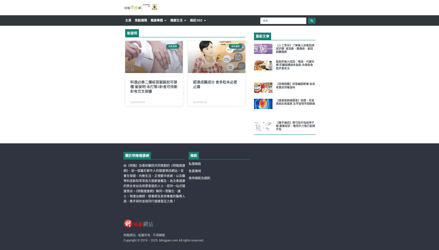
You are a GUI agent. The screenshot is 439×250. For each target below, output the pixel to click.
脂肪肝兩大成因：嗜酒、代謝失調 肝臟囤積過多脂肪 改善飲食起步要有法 (295, 65)
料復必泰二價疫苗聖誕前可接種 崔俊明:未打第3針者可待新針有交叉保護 (153, 87)
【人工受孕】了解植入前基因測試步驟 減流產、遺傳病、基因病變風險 (295, 48)
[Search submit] (312, 21)
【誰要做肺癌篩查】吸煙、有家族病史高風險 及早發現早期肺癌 (295, 102)
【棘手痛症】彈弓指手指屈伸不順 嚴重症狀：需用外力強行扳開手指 (295, 126)
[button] (159, 20)
